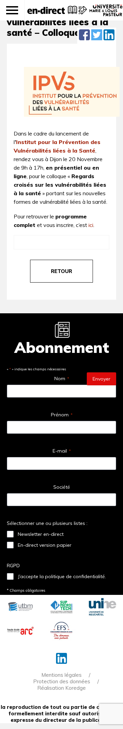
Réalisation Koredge (61, 688)
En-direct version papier (44, 545)
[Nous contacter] (82, 13)
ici (90, 224)
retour (61, 271)
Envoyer (101, 379)
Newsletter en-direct (41, 534)
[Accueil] (46, 10)
